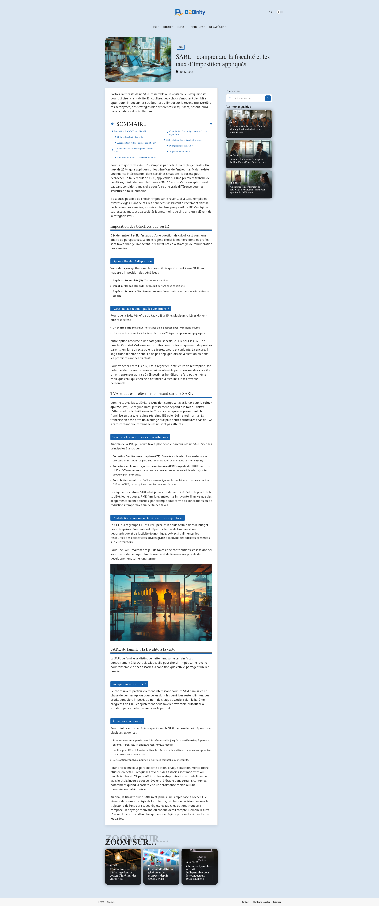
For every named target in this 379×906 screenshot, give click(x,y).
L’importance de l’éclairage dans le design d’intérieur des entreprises (123, 873)
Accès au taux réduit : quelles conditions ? (136, 142)
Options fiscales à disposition (130, 136)
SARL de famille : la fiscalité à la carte (183, 139)
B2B (181, 47)
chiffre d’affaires (126, 327)
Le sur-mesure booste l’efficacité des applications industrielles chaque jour (248, 128)
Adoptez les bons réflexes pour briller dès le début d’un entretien (248, 160)
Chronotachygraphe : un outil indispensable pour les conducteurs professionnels (199, 872)
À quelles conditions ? (179, 151)
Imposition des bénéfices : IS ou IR (130, 131)
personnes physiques (192, 333)
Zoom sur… (131, 842)
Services (155, 865)
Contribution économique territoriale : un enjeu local (188, 133)
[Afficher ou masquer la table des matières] (179, 124)
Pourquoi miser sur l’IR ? (181, 145)
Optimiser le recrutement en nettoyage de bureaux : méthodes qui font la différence (247, 189)
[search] (271, 12)
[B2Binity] (189, 12)
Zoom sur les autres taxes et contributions (136, 157)
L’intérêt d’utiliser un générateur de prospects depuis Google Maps (161, 873)
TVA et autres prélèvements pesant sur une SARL (134, 150)
